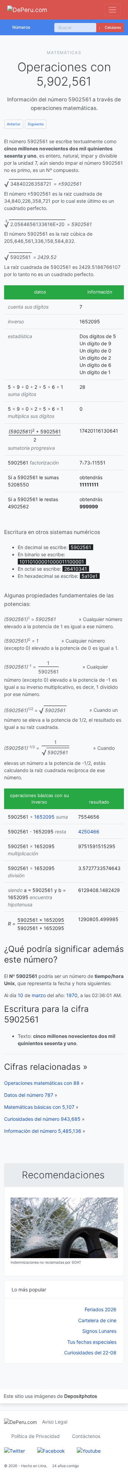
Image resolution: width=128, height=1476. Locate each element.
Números (21, 27)
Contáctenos (86, 1436)
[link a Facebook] (51, 1450)
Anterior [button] (13, 124)
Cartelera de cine (97, 1320)
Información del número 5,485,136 (42, 1131)
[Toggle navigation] (112, 10)
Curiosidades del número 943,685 (42, 1119)
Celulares (112, 27)
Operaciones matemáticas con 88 (42, 1083)
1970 (71, 995)
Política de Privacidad (35, 1436)
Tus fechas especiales (91, 1342)
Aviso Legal (54, 1422)
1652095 (44, 817)
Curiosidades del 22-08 (90, 1352)
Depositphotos (80, 1396)
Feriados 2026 (100, 1309)
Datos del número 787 (28, 1095)
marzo (39, 995)
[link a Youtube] (89, 1450)
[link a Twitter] (14, 1450)
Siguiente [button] (36, 124)
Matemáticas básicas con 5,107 (39, 1107)
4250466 (88, 831)
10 (20, 995)
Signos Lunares (99, 1331)
